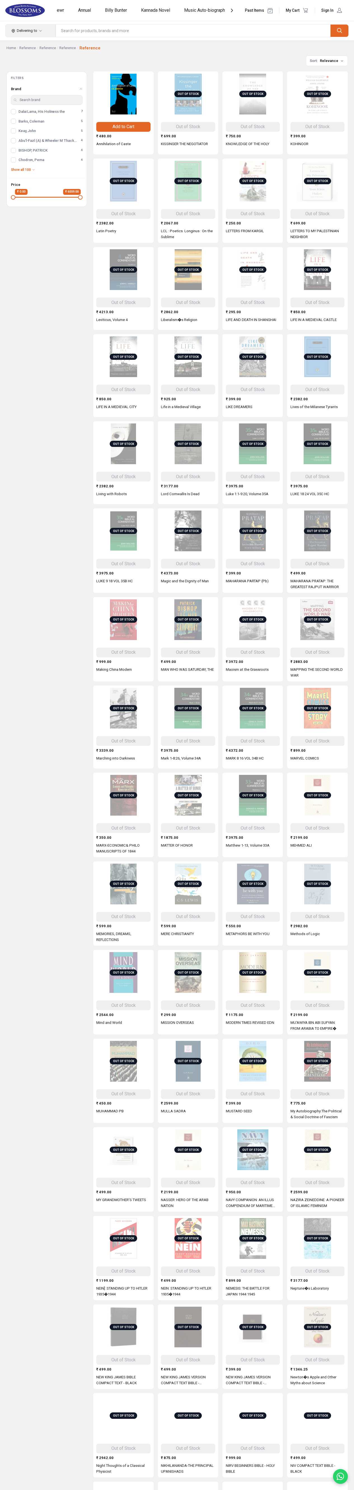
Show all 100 (21, 170)
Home (11, 48)
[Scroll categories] (232, 10)
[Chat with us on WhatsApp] (340, 1476)
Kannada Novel (155, 10)
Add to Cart (123, 126)
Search (339, 30)
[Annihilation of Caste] (123, 94)
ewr (60, 10)
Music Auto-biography (205, 10)
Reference (27, 48)
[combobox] (193, 31)
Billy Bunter (116, 10)
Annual (84, 10)
